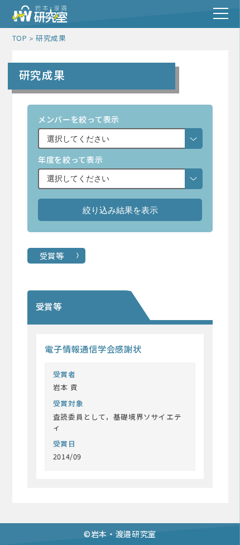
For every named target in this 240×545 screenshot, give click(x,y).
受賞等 (52, 255)
